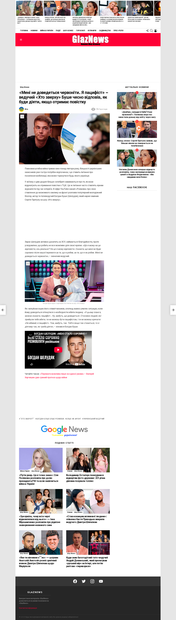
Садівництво (105, 31)
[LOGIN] (155, 30)
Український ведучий (93, 419)
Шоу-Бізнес (68, 31)
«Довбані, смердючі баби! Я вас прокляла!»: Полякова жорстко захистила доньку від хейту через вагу (137, 114)
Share (22, 116)
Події (58, 31)
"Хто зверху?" (27, 419)
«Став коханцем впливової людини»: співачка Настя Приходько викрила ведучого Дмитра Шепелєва (86, 519)
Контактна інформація (28, 608)
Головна (24, 31)
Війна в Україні (46, 31)
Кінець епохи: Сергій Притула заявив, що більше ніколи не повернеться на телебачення (55, 19)
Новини (34, 31)
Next (159, 14)
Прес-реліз (118, 31)
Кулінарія (92, 31)
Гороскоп (80, 31)
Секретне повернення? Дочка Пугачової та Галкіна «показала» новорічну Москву (139, 19)
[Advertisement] (88, 64)
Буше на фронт (73, 419)
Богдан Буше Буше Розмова (50, 419)
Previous (16, 14)
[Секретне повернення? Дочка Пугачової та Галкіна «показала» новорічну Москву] (140, 8)
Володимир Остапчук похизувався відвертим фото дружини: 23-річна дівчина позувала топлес (85, 478)
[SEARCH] (151, 30)
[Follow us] (147, 30)
